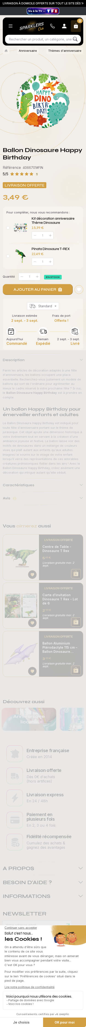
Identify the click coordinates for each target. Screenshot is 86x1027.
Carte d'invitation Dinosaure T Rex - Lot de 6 (60, 599)
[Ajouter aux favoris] (32, 574)
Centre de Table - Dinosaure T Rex (56, 549)
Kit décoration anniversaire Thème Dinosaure (53, 220)
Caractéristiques (18, 485)
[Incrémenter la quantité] (37, 276)
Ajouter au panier (35, 289)
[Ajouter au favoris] (79, 289)
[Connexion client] (64, 26)
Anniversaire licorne (29, 719)
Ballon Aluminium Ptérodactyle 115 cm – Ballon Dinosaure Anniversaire (59, 647)
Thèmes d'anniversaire (64, 50)
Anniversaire (28, 50)
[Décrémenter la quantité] (21, 276)
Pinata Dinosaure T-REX (51, 249)
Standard (45, 306)
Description (14, 360)
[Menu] (10, 26)
